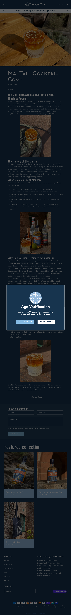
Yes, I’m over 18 (25, 322)
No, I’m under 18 (46, 322)
